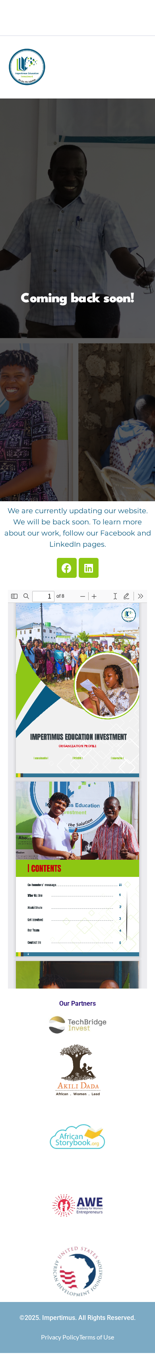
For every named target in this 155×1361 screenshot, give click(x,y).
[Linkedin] (89, 568)
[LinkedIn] (91, 28)
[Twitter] (77, 28)
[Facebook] (64, 28)
